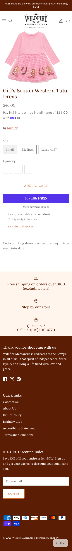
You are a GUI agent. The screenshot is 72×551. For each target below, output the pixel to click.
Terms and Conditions (18, 435)
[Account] (60, 20)
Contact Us (10, 402)
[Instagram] (12, 379)
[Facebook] (5, 379)
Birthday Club (12, 421)
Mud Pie (12, 128)
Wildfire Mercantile (23, 537)
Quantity (9, 161)
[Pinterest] (19, 379)
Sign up (14, 493)
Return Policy (12, 415)
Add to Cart (36, 185)
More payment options (36, 206)
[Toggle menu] (4, 20)
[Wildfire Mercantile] (36, 20)
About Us (9, 408)
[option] (36, 58)
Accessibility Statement (19, 428)
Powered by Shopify (47, 537)
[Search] (12, 20)
